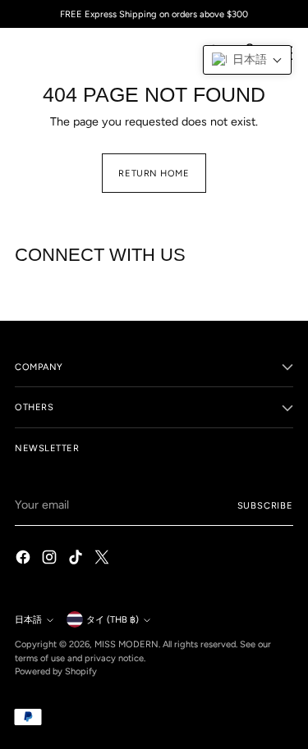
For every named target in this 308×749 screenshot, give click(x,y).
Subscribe (265, 505)
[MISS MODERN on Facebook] (24, 559)
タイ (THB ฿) (112, 619)
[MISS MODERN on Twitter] (103, 559)
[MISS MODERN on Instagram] (51, 559)
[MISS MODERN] (52, 52)
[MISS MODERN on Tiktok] (77, 559)
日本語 (28, 619)
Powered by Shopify (56, 671)
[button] (247, 60)
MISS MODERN (126, 644)
